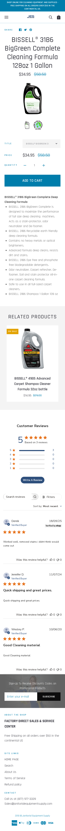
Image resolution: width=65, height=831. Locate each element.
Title (8, 143)
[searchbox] (17, 497)
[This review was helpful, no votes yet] (51, 560)
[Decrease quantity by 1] (25, 165)
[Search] (50, 17)
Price (8, 155)
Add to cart (32, 180)
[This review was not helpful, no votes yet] (58, 560)
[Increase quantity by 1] (43, 165)
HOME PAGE (12, 759)
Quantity (11, 165)
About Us (10, 772)
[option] (32, 98)
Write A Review (32, 480)
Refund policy (13, 784)
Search (9, 766)
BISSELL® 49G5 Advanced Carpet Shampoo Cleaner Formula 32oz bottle (32, 383)
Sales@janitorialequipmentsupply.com (28, 804)
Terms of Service (15, 778)
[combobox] (47, 506)
